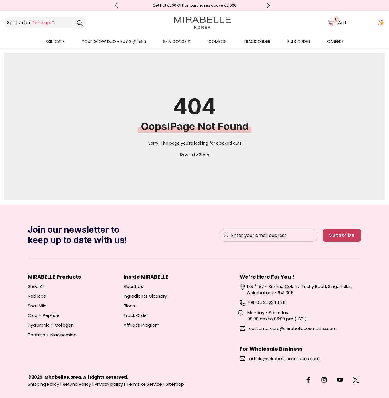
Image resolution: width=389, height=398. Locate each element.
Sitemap (175, 384)
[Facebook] (308, 380)
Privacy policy (109, 384)
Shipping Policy (43, 384)
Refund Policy (77, 384)
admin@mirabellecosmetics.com (284, 359)
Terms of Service (144, 384)
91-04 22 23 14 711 (268, 302)
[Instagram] (324, 380)
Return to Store (194, 154)
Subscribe (341, 235)
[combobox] (38, 22)
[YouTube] (340, 380)
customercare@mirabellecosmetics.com (293, 328)
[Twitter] (356, 380)
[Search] (79, 22)
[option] (194, 5)
